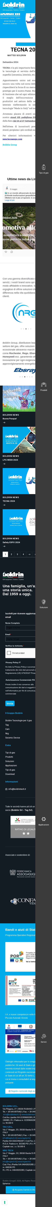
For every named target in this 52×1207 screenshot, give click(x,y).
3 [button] (17, 554)
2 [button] (11, 554)
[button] (3, 220)
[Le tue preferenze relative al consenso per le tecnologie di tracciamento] (4, 1202)
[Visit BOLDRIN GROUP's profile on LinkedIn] (7, 188)
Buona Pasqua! (10, 418)
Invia (10, 703)
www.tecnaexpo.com (12, 139)
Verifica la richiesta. (14, 646)
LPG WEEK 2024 (10, 460)
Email (8, 634)
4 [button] (23, 554)
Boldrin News (26, 44)
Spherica (6, 1183)
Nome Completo (12, 623)
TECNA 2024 (9, 501)
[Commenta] (11, 252)
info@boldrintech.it (11, 1114)
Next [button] (29, 554)
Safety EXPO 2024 (11, 542)
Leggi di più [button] (10, 200)
